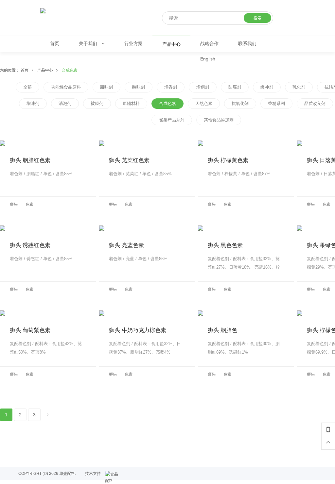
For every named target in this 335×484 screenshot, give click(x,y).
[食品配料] (113, 474)
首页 (24, 70)
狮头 (14, 204)
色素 (29, 204)
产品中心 (45, 70)
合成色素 (70, 70)
